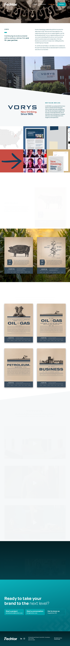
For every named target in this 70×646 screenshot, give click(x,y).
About (35, 4)
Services (43, 4)
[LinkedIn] (21, 638)
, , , (39, 638)
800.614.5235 (31, 640)
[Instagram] (24, 638)
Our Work (51, 4)
